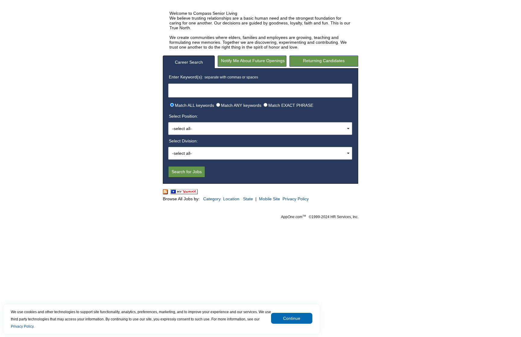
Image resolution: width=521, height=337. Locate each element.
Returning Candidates (324, 60)
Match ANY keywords (241, 105)
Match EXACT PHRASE (290, 105)
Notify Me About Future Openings (253, 60)
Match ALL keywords (194, 105)
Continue (291, 318)
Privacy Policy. (22, 326)
